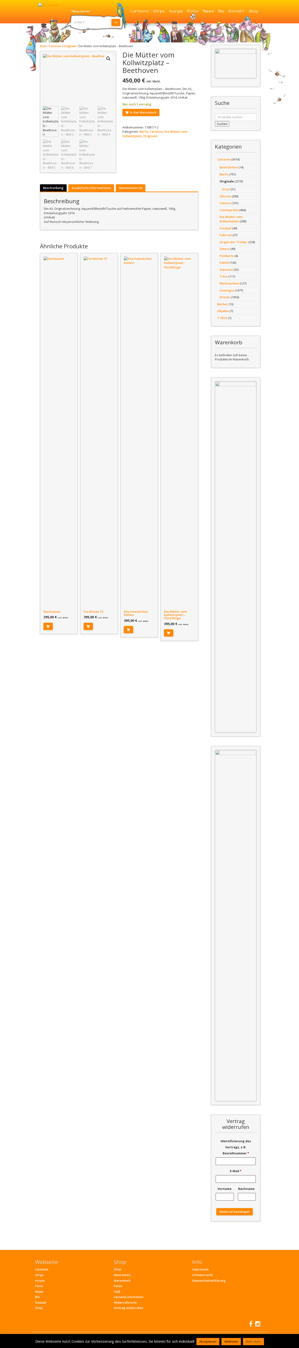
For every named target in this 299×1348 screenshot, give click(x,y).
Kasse (118, 1286)
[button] (108, 58)
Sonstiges (227, 290)
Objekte (223, 311)
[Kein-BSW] (235, 63)
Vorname (224, 1189)
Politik (224, 262)
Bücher (222, 304)
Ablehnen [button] (231, 1341)
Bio (221, 11)
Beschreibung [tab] (53, 188)
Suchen (222, 124)
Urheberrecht (202, 1275)
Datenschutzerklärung (209, 1280)
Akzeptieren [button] (208, 1341)
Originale (70, 46)
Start (43, 46)
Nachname (246, 1189)
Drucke (225, 297)
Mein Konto (122, 1275)
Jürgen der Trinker (234, 242)
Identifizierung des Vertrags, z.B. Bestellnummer (236, 1147)
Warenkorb (122, 1280)
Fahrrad (226, 235)
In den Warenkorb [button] (48, 626)
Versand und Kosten (128, 1297)
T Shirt (222, 318)
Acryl (226, 189)
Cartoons (139, 11)
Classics (225, 203)
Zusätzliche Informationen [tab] (91, 188)
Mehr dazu (253, 1341)
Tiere (224, 276)
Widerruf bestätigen (234, 1211)
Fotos (192, 11)
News (208, 11)
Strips (158, 11)
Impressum (200, 1269)
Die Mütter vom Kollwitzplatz (231, 219)
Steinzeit (226, 269)
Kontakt (236, 11)
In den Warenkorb (143, 112)
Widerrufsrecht (125, 1302)
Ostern (225, 249)
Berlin (143, 131)
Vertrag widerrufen (128, 1308)
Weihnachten (229, 283)
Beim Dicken (229, 167)
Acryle (175, 11)
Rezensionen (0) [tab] (130, 188)
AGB (117, 1291)
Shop (253, 11)
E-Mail (236, 1171)
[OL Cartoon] (49, 5)
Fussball (225, 228)
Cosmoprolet (229, 210)
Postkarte (227, 256)
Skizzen (225, 196)
